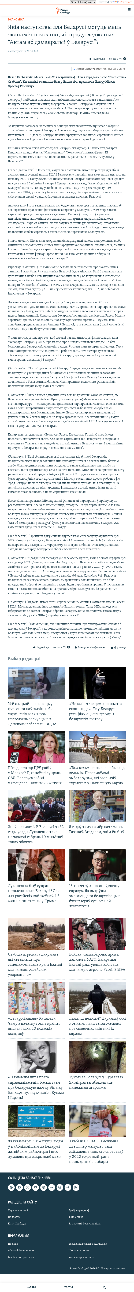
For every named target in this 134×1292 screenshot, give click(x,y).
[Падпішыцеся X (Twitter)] (27, 1187)
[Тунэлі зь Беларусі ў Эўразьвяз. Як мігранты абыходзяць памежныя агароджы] (97, 1057)
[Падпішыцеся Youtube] (35, 1187)
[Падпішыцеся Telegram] (68, 1187)
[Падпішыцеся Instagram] (60, 1187)
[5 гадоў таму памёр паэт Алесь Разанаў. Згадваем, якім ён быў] (97, 806)
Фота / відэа (76, 1217)
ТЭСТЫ (68, 1287)
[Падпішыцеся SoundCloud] (51, 1187)
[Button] (97, 59)
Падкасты (14, 1217)
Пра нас (13, 1244)
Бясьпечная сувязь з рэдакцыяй (88, 1244)
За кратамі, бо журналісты (85, 1223)
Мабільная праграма (21, 1257)
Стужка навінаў (18, 1210)
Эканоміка (16, 19)
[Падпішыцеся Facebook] (19, 1187)
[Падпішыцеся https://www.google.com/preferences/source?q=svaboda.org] (11, 1187)
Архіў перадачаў (79, 1210)
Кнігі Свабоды (17, 1223)
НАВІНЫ (31, 1287)
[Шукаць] (104, 1287)
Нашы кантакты (79, 1250)
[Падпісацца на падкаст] (43, 1187)
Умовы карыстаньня (81, 1257)
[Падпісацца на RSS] (76, 1187)
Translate (126, 2)
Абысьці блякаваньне (21, 1250)
